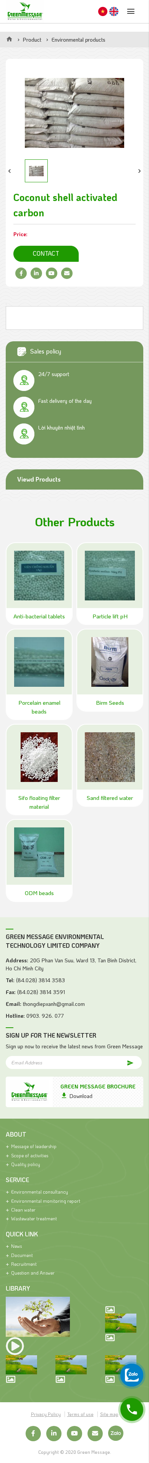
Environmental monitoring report (45, 1201)
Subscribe (124, 1062)
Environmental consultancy (39, 1192)
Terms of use (80, 1414)
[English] (113, 11)
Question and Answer (33, 1273)
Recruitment (24, 1264)
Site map (109, 1414)
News (16, 1246)
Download (81, 1096)
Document (22, 1255)
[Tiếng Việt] (102, 11)
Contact (46, 253)
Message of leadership (34, 1146)
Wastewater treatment (34, 1218)
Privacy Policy (46, 1414)
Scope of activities (29, 1155)
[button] (9, 171)
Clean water (23, 1210)
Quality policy (25, 1164)
